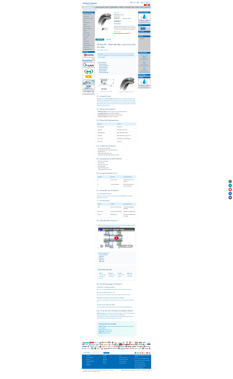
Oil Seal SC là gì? (103, 64)
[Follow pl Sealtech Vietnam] (145, 352)
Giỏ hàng (104, 363)
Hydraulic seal (86, 22)
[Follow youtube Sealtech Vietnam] (142, 352)
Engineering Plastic (87, 49)
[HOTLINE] (144, 55)
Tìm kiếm (104, 357)
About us (88, 359)
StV (99, 371)
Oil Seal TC (101, 256)
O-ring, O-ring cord (87, 14)
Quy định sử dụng (122, 363)
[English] (148, 4)
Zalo (230, 185)
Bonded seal (86, 41)
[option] (102, 29)
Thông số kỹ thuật (103, 67)
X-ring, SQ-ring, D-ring (88, 18)
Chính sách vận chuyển (123, 359)
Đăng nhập (105, 359)
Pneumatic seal (87, 32)
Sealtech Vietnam (89, 357)
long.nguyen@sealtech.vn (145, 72)
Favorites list (134, 2)
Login (149, 2)
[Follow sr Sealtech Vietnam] (147, 352)
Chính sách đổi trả (122, 361)
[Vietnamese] (145, 4)
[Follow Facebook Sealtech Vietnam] (135, 352)
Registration (106, 352)
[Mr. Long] (144, 68)
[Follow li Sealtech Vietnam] (140, 352)
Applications (88, 364)
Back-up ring (86, 16)
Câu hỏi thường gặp (103, 72)
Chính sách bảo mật (123, 357)
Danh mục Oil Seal (103, 254)
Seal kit (85, 24)
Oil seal (85, 30)
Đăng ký (104, 361)
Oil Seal (100, 273)
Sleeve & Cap (86, 47)
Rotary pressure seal (88, 28)
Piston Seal (101, 259)
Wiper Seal (101, 261)
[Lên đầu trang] (229, 372)
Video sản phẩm (102, 70)
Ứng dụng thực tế (103, 69)
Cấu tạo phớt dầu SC (104, 65)
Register (144, 2)
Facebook (142, 38)
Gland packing (86, 43)
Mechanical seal (87, 26)
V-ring (85, 20)
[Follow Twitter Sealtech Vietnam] (138, 352)
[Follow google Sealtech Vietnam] (149, 352)
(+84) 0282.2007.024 (141, 364)
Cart (139, 2)
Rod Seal (101, 258)
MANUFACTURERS (90, 361)
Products (88, 363)
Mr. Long (144, 69)
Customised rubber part (88, 45)
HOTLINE (144, 57)
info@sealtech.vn (145, 59)
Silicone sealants (87, 34)
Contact (117, 21)
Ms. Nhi (144, 63)
